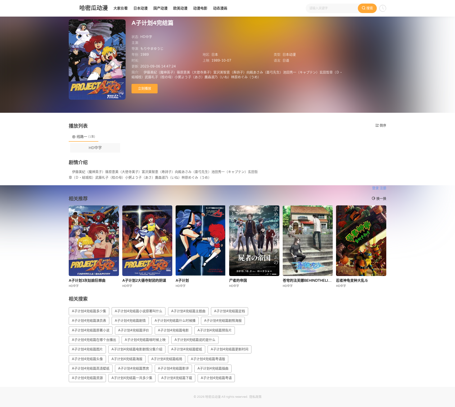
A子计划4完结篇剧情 (130, 321)
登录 (375, 188)
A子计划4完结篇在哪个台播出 (94, 340)
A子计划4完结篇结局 (166, 359)
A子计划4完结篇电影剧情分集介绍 (136, 349)
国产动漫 (160, 8)
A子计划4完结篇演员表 (89, 321)
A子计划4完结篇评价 (133, 330)
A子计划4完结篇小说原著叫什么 (138, 311)
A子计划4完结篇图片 (87, 349)
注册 (383, 188)
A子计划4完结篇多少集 (89, 311)
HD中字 (95, 147)
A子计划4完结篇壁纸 (186, 349)
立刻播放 (144, 88)
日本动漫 (140, 8)
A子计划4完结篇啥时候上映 (145, 340)
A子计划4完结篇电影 (173, 330)
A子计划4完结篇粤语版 (208, 359)
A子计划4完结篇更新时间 (229, 349)
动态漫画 (220, 8)
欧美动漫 (180, 8)
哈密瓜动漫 (213, 397)
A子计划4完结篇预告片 (214, 330)
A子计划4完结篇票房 (133, 368)
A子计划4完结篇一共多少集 (131, 378)
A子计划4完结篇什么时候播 (175, 321)
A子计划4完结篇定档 (229, 311)
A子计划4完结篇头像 (87, 359)
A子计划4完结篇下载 (176, 378)
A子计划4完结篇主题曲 (188, 311)
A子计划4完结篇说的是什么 (194, 340)
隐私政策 (255, 397)
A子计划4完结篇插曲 (212, 368)
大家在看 (121, 8)
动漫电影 (200, 8)
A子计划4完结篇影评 (173, 368)
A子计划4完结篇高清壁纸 (90, 368)
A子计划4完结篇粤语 (216, 378)
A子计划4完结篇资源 (87, 378)
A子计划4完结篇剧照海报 (223, 321)
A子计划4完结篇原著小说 (90, 330)
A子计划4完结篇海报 (126, 359)
